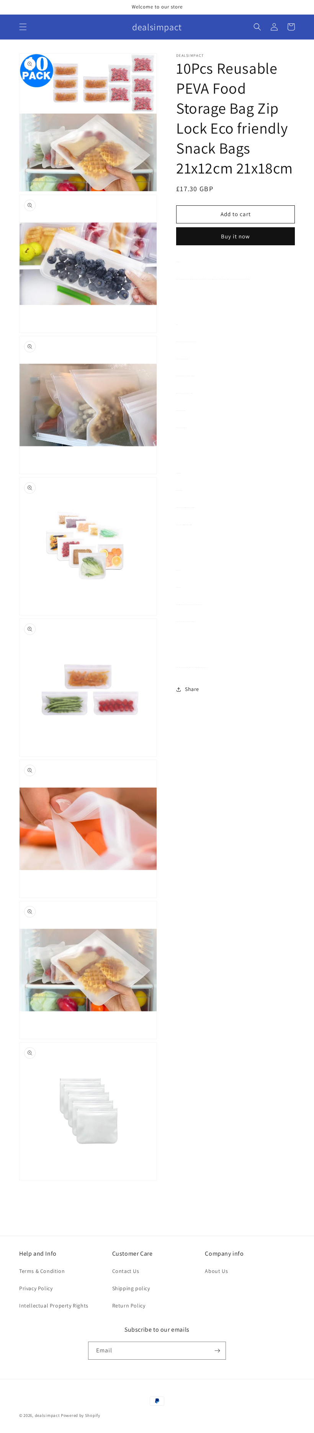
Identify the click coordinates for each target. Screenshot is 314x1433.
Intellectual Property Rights (53, 1305)
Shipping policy (131, 1288)
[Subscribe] (217, 1351)
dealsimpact (47, 1415)
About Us (216, 1271)
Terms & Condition (42, 1271)
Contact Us (125, 1271)
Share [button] (192, 689)
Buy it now (235, 236)
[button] (23, 26)
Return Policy (129, 1305)
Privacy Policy (35, 1288)
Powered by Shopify (80, 1415)
